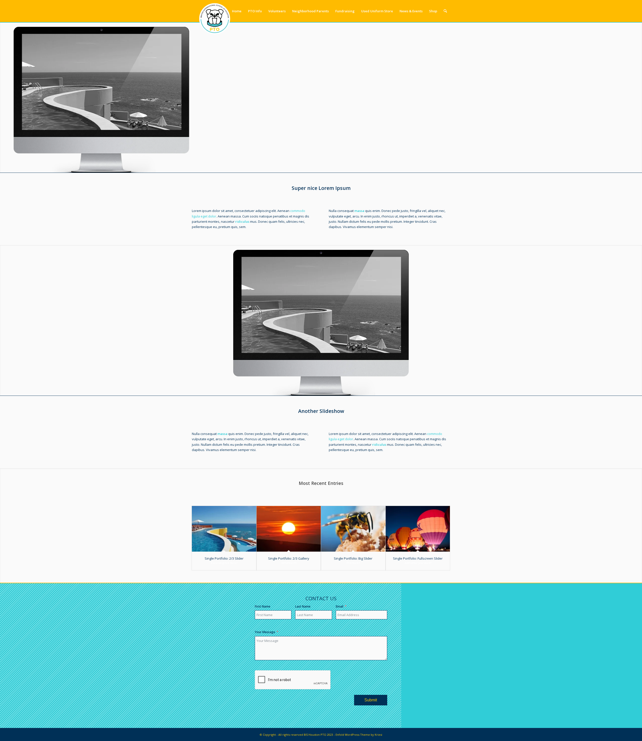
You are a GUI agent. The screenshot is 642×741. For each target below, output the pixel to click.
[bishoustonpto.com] (214, 11)
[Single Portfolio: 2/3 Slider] (224, 529)
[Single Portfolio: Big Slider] (353, 529)
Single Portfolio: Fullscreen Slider (418, 558)
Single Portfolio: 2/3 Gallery (288, 558)
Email (339, 606)
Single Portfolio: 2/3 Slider (224, 558)
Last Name (302, 606)
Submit (370, 700)
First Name (262, 606)
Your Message (265, 632)
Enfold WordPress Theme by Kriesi (359, 734)
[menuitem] (237, 11)
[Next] (637, 97)
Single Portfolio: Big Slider (353, 558)
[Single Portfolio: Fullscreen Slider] (418, 529)
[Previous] (4, 97)
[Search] (445, 11)
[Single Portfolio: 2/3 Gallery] (289, 529)
